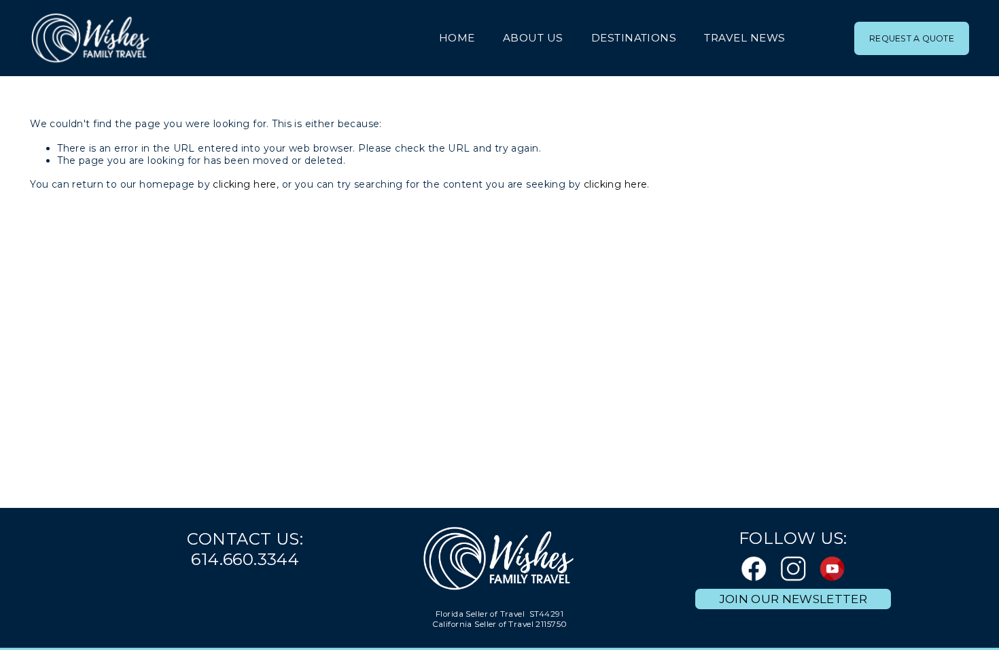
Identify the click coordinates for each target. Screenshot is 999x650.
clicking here (244, 184)
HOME (457, 37)
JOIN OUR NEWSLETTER (793, 599)
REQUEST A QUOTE (911, 38)
